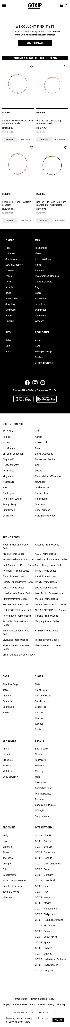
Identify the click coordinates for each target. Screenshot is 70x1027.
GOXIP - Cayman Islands (48, 863)
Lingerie (9, 321)
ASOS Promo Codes (45, 553)
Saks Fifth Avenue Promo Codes (16, 623)
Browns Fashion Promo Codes (19, 559)
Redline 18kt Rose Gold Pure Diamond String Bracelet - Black (51, 203)
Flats (37, 684)
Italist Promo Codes (45, 576)
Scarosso (40, 504)
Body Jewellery (11, 776)
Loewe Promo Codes (46, 587)
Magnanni (8, 476)
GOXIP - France (43, 869)
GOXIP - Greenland (45, 880)
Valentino (8, 515)
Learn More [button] (24, 1021)
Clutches (7, 695)
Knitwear (10, 253)
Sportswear (11, 259)
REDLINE (6, 112)
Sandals (39, 712)
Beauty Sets (41, 782)
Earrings (7, 765)
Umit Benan (9, 510)
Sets (5, 869)
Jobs (37, 346)
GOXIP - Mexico (43, 903)
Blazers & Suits (43, 259)
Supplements (42, 816)
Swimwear (10, 309)
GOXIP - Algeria (43, 835)
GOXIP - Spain (42, 942)
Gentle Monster (11, 465)
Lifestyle (39, 810)
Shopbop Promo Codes (47, 621)
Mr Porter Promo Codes (15, 599)
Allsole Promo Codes (13, 553)
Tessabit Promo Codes (47, 639)
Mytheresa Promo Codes (16, 604)
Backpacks (8, 706)
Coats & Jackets (14, 264)
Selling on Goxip (43, 351)
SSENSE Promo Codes (46, 630)
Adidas (6, 436)
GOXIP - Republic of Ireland (49, 920)
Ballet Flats (41, 690)
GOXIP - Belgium (43, 846)
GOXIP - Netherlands (46, 908)
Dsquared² (8, 459)
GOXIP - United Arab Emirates (50, 959)
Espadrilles (40, 706)
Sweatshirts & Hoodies (47, 276)
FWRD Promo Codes (45, 570)
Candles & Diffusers (45, 805)
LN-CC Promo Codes (13, 587)
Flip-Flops (40, 718)
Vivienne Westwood (45, 515)
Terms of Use (20, 998)
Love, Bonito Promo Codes (49, 593)
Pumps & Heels (43, 695)
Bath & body (41, 748)
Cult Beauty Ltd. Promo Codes (18, 565)
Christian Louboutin (13, 453)
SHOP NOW (10, 139)
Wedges (39, 723)
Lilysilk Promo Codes (46, 582)
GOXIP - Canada (43, 858)
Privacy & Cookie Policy (42, 998)
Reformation (41, 498)
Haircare (39, 765)
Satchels (7, 701)
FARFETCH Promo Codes (16, 570)
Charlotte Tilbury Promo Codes (51, 559)
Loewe (38, 470)
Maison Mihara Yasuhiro (48, 476)
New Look (40, 481)
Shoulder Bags (10, 684)
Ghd (37, 465)
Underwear (41, 315)
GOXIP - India (42, 886)
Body (5, 835)
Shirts (38, 253)
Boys (8, 351)
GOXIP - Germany (44, 874)
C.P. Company (10, 448)
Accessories (11, 298)
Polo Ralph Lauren (12, 498)
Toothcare (40, 760)
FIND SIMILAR (26, 139)
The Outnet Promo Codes (48, 645)
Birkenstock (41, 442)
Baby (8, 340)
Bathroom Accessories (15, 880)
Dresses (9, 270)
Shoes (8, 315)
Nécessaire (8, 481)
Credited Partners (44, 362)
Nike (5, 487)
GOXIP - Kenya (42, 897)
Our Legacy (9, 493)
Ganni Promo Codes (13, 576)
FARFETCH (7, 131)
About (38, 340)
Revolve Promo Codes (46, 615)
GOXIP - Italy (41, 891)
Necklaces (8, 754)
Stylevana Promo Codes (15, 639)
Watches (39, 321)
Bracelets (8, 760)
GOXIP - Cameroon (45, 852)
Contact (39, 357)
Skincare (39, 754)
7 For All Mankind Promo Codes (16, 546)
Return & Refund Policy (42, 1004)
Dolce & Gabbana (44, 453)
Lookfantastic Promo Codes (17, 593)
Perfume (39, 799)
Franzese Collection (45, 459)
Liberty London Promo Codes (18, 582)
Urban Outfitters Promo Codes (19, 654)
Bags (8, 293)
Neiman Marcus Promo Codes (50, 604)
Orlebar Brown (42, 487)
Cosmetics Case (43, 788)
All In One (10, 287)
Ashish (38, 436)
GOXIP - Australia (44, 841)
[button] (35, 43)
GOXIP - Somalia (43, 931)
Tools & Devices (43, 793)
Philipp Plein (41, 493)
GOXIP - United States (46, 965)
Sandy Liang (9, 504)
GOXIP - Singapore (45, 925)
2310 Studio (9, 431)
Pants (8, 276)
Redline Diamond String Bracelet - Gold (48, 122)
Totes (5, 690)
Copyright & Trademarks (14, 1004)
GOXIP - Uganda (43, 953)
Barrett (6, 442)
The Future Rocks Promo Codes (16, 647)
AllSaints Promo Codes (47, 544)
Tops (8, 247)
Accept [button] (58, 1020)
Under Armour (42, 510)
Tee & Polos (41, 247)
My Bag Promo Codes (46, 599)
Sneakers (40, 701)
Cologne (7, 863)
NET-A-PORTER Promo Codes (18, 610)
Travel (6, 712)
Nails (37, 776)
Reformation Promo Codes (17, 615)
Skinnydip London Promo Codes (16, 632)
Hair (5, 841)
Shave (6, 852)
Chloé (38, 448)
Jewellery (10, 304)
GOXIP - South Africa (46, 936)
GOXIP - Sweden (43, 948)
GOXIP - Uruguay (44, 970)
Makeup (39, 771)
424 (37, 431)
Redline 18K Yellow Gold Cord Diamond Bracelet (17, 122)
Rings (6, 748)
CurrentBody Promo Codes (49, 565)
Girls (7, 346)
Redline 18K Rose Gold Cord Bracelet (16, 203)
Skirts (8, 281)
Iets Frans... (9, 470)
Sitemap (61, 1004)
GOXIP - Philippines (45, 914)
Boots (38, 729)
